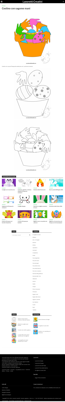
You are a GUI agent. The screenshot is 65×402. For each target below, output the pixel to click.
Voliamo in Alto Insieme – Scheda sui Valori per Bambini (24, 319)
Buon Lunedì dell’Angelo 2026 (56, 189)
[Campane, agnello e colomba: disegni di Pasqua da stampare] (25, 182)
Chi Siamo (12, 369)
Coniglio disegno (22, 206)
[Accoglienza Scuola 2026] (35, 325)
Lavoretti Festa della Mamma (41, 368)
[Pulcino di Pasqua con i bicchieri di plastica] (9, 214)
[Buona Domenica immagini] (35, 319)
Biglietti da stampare (6, 394)
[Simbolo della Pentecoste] (40, 182)
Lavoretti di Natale (39, 361)
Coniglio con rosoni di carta (8, 189)
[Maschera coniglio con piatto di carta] (40, 199)
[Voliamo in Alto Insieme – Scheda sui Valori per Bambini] (14, 319)
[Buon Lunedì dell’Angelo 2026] (56, 182)
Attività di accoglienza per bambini (23, 325)
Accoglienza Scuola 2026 (43, 325)
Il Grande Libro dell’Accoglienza (24, 330)
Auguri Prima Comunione (40, 377)
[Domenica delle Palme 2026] (56, 199)
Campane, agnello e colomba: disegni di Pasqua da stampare (24, 191)
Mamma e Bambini (6, 390)
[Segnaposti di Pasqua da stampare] (9, 199)
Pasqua (3, 5)
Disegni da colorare (6, 392)
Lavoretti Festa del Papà (40, 365)
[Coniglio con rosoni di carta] (9, 182)
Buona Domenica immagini (44, 319)
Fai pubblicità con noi (20, 369)
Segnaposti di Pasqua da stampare (7, 207)
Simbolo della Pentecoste (39, 189)
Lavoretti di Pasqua (39, 363)
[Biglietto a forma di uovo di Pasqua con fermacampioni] (56, 214)
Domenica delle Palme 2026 (55, 206)
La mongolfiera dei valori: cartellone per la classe (23, 341)
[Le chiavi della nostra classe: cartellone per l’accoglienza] (14, 335)
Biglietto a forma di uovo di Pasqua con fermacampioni (55, 222)
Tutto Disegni (5, 387)
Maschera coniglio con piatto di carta (40, 207)
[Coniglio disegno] (25, 199)
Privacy (7, 371)
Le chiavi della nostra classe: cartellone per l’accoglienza (23, 335)
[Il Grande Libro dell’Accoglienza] (14, 330)
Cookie (11, 371)
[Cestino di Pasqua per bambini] (25, 214)
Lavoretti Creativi (32, 1)
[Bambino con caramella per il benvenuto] (35, 332)
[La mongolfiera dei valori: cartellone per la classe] (14, 340)
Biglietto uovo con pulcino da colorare (40, 222)
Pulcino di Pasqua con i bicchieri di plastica (7, 222)
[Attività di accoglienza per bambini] (14, 324)
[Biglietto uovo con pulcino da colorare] (40, 214)
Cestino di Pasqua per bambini (23, 222)
